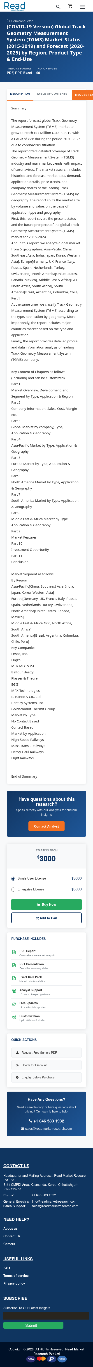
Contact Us (12, 1236)
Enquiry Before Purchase (38, 1077)
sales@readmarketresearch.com (48, 1128)
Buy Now (49, 904)
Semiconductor (22, 21)
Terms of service (16, 1275)
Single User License (32, 878)
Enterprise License (31, 889)
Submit (33, 1325)
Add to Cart (48, 918)
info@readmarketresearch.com (54, 1201)
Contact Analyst (46, 826)
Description (20, 93)
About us (10, 1228)
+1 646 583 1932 (44, 1195)
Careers (9, 1243)
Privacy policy (14, 1283)
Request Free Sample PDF (39, 1052)
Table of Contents (52, 93)
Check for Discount (34, 1065)
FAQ (6, 1267)
